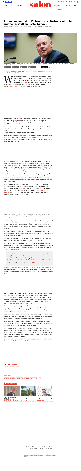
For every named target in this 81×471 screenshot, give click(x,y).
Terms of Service (33, 448)
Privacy (50, 446)
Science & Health (57, 5)
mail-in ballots (16, 192)
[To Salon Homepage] (40, 4)
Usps (40, 378)
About (33, 446)
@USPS (14, 254)
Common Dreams (20, 71)
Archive (41, 448)
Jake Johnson (12, 364)
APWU (23, 328)
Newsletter (60, 1)
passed (44, 332)
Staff (38, 446)
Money (68, 5)
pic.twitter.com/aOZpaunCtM (42, 260)
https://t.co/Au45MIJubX (27, 260)
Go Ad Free (49, 448)
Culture (19, 5)
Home (27, 446)
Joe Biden (26, 378)
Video (75, 5)
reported (18, 118)
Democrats (12, 378)
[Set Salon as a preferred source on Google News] (44, 67)
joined (27, 268)
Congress (6, 378)
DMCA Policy (40, 461)
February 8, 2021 (30, 263)
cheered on (22, 188)
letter (50, 245)
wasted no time (12, 165)
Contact (44, 446)
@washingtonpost (12, 260)
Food (27, 5)
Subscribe (9, 1)
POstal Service (34, 378)
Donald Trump (20, 378)
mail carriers (24, 82)
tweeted (9, 218)
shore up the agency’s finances (15, 86)
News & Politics (8, 5)
